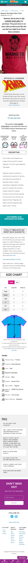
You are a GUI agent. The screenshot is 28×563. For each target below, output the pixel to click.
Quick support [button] (22, 558)
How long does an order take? (12, 471)
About (12, 533)
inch (11, 282)
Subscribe (14, 503)
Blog (12, 532)
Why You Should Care (14, 105)
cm (17, 282)
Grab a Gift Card (14, 522)
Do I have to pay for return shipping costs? (11, 458)
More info (12, 255)
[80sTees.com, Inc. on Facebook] (12, 516)
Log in (3, 530)
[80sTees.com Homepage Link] (14, 3)
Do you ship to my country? (9, 424)
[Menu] (2, 2)
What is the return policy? (10, 452)
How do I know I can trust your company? (12, 465)
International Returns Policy (12, 259)
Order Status (22, 533)
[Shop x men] (14, 92)
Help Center (22, 532)
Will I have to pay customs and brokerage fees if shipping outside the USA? (13, 431)
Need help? (14, 350)
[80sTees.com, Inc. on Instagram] (16, 516)
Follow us (14, 513)
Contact (12, 535)
